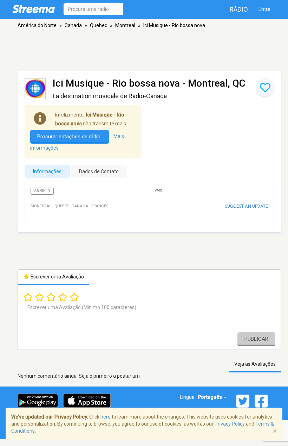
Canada (73, 25)
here (105, 417)
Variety (42, 190)
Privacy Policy (230, 424)
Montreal (125, 25)
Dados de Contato (99, 171)
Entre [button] (264, 9)
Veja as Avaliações (255, 364)
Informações (47, 171)
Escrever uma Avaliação (57, 276)
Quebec (98, 25)
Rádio (239, 9)
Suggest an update (246, 206)
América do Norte (37, 25)
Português (210, 397)
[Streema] (33, 9)
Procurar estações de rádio (69, 136)
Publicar (256, 339)
